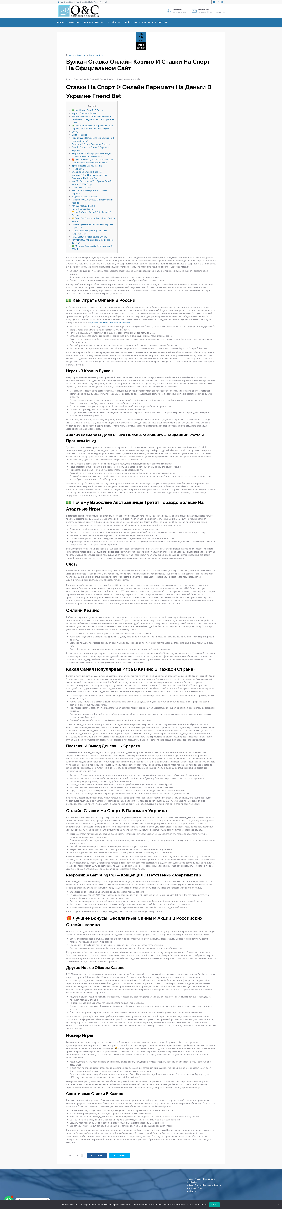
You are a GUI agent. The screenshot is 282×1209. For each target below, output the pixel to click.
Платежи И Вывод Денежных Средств (91, 144)
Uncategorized (96, 55)
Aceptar (214, 1204)
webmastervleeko (77, 55)
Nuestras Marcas (93, 22)
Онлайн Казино (79, 134)
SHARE (96, 1155)
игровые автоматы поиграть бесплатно (109, 322)
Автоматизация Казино (83, 205)
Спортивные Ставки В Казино (87, 171)
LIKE (78, 1155)
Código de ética (193, 1191)
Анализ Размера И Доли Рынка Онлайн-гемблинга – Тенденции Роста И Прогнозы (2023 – (93, 119)
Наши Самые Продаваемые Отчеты (89, 236)
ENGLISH (163, 22)
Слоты (75, 131)
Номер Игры (78, 168)
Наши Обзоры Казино (83, 209)
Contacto (147, 22)
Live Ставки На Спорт (82, 187)
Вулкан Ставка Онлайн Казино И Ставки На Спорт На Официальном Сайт (138, 64)
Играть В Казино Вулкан (84, 113)
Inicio (60, 22)
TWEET (119, 1155)
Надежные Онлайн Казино (85, 196)
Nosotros (74, 22)
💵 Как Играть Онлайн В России (88, 110)
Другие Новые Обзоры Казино (87, 165)
